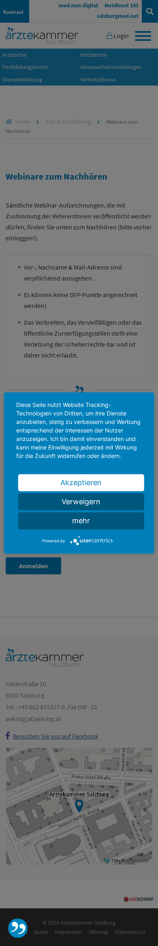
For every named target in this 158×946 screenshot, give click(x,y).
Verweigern (81, 501)
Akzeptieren (81, 482)
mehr (81, 520)
